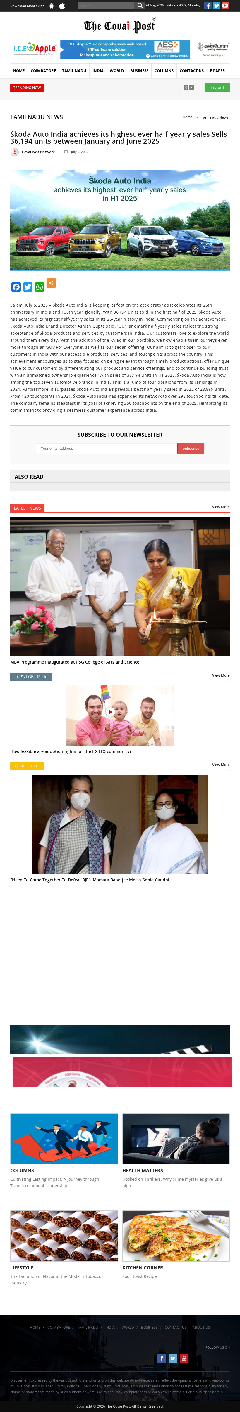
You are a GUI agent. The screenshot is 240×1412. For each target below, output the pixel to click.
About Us (201, 1327)
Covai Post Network (38, 152)
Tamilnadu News (214, 117)
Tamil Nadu (74, 70)
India (98, 70)
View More (221, 506)
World (117, 70)
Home (19, 70)
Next (218, 219)
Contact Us (192, 70)
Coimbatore (43, 70)
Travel (217, 87)
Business (139, 70)
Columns (164, 70)
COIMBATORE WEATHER (120, 927)
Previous (21, 219)
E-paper (217, 70)
